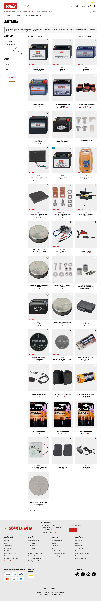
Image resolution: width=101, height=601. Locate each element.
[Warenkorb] (95, 6)
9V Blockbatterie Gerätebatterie (62, 431)
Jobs (53, 548)
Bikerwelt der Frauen (33, 540)
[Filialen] (77, 6)
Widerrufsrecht (79, 548)
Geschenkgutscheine (10, 553)
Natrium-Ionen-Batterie (62, 177)
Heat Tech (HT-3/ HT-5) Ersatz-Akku (62, 394)
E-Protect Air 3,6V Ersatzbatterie (39, 467)
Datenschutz (78, 545)
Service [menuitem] (51, 11)
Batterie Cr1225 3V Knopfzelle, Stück (62, 359)
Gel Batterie (86, 69)
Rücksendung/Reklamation (11, 558)
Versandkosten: (42, 594)
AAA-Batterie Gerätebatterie (38, 431)
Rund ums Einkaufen (57, 551)
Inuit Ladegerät (86, 467)
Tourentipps (31, 543)
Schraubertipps (32, 548)
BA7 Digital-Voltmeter (86, 251)
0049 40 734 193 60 (20, 528)
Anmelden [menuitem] (94, 11)
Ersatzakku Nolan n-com (86, 177)
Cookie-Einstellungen (81, 558)
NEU (10, 73)
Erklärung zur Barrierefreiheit (83, 553)
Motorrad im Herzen (33, 551)
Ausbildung (55, 545)
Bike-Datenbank (8, 548)
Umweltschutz (79, 556)
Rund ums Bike (32, 556)
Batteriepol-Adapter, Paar (86, 140)
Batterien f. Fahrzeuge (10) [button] (13, 51)
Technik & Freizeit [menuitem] (22, 11)
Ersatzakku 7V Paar (62, 467)
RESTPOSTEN (12, 81)
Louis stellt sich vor (57, 540)
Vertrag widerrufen (9, 561)
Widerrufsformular (80, 551)
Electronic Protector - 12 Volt (39, 394)
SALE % (11, 77)
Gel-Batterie (62, 69)
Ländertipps (31, 545)
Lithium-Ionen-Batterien (38, 69)
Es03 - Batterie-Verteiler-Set (86, 214)
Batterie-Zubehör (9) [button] (11, 48)
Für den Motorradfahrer (34, 558)
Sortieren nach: (80, 36)
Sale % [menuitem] (31, 11)
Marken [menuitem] (37, 11)
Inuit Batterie (86, 323)
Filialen (54, 543)
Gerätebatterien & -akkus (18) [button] (14, 54)
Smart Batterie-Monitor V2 (62, 251)
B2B (5, 543)
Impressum (78, 540)
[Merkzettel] (89, 6)
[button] (94, 2)
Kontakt (6, 540)
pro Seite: (37, 36)
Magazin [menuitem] (44, 11)
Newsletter (7, 551)
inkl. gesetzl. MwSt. (46, 592)
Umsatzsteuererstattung (58, 553)
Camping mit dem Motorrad (35, 561)
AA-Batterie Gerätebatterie (86, 431)
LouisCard (7, 556)
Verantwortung (56, 556)
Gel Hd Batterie (38, 141)
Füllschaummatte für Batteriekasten (39, 214)
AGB (76, 543)
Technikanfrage (8, 545)
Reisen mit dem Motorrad (35, 553)
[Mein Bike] (83, 6)
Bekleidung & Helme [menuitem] (9, 11)
